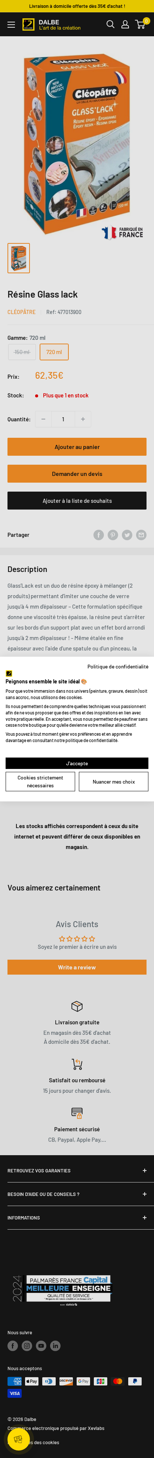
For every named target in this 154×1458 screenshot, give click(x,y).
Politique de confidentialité (117, 666)
